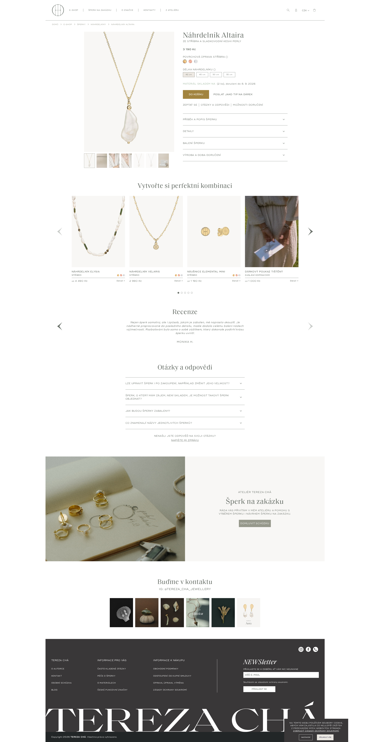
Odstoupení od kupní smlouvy (172, 676)
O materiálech (106, 683)
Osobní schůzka (61, 683)
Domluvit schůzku (254, 523)
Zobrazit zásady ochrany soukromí (316, 731)
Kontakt (56, 676)
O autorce (57, 668)
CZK (304, 10)
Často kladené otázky (111, 668)
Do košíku (196, 94)
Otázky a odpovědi (215, 104)
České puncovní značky (112, 690)
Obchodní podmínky (165, 668)
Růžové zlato (121, 275)
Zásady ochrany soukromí (170, 690)
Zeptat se (190, 104)
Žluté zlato (118, 275)
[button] (310, 231)
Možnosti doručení (248, 104)
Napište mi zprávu (185, 440)
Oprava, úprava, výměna (168, 683)
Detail (120, 281)
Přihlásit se (259, 689)
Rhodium (124, 275)
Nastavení (305, 737)
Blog (54, 690)
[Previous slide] (88, 92)
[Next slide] (170, 92)
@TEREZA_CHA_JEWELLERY (187, 589)
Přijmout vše (325, 737)
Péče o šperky (106, 676)
